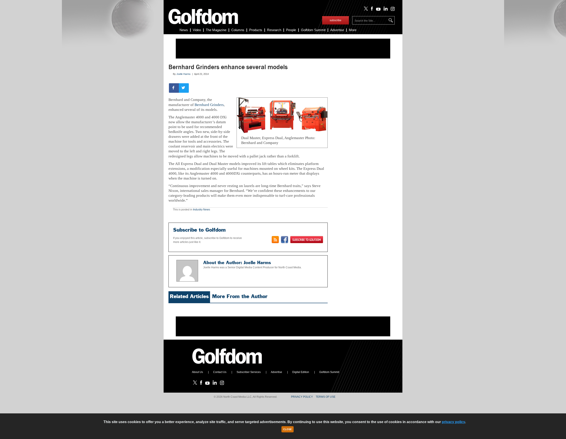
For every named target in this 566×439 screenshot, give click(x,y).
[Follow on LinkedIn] (384, 9)
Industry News (201, 209)
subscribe (335, 20)
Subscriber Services (249, 372)
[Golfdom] (227, 365)
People (291, 30)
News (184, 30)
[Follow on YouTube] (377, 9)
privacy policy (453, 422)
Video (197, 30)
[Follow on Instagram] (391, 9)
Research (274, 30)
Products (255, 30)
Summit (313, 30)
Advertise (337, 30)
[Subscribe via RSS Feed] (275, 239)
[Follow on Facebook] (371, 9)
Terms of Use (325, 396)
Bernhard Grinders (209, 105)
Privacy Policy (302, 396)
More (352, 30)
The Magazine (216, 30)
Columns (237, 30)
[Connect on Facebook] (284, 239)
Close (287, 429)
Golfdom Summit (329, 372)
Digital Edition (300, 372)
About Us (197, 372)
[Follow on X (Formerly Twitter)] (365, 9)
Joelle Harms (183, 74)
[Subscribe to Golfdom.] (306, 239)
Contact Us (219, 372)
